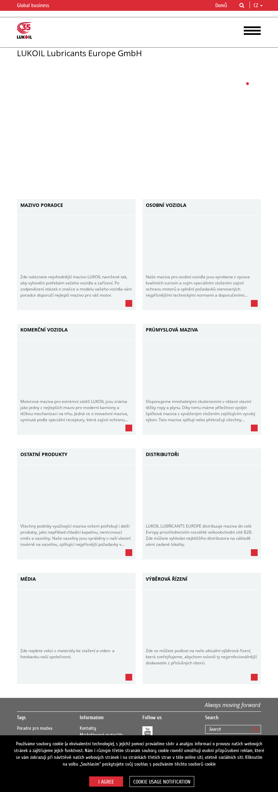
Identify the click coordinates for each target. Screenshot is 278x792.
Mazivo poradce (41, 205)
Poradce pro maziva (34, 728)
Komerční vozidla (44, 330)
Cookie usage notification (162, 782)
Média (28, 579)
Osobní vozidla (166, 205)
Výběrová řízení (166, 579)
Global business (34, 5)
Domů (221, 5)
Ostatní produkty (43, 454)
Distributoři (162, 454)
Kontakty (88, 728)
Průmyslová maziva (172, 330)
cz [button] (256, 5)
